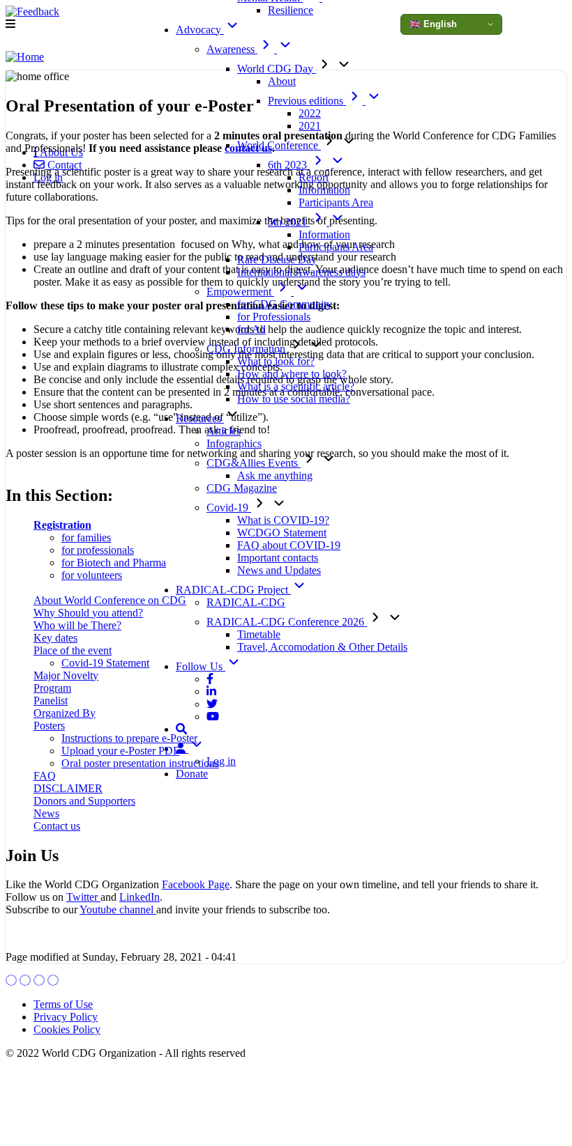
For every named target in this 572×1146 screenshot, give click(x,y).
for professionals (97, 550)
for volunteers (91, 575)
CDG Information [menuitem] (247, 349)
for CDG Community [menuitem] (284, 304)
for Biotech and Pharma (113, 562)
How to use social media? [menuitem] (293, 399)
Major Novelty (65, 675)
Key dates (55, 638)
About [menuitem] (282, 81)
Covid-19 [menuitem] (228, 507)
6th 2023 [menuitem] (289, 165)
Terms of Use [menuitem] (63, 1004)
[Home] (25, 57)
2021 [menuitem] (310, 126)
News (46, 813)
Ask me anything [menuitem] (275, 475)
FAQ (44, 776)
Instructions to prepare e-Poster (129, 738)
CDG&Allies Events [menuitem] (253, 463)
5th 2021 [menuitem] (289, 222)
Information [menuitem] (324, 190)
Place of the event (72, 650)
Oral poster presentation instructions (140, 763)
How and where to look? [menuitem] (292, 374)
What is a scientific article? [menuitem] (295, 386)
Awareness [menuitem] (231, 49)
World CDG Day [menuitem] (276, 69)
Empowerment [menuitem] (240, 291)
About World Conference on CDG (109, 600)
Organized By (64, 713)
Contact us (56, 826)
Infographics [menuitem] (234, 443)
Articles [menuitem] (223, 431)
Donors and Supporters (84, 801)
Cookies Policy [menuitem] (66, 1029)
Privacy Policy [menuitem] (65, 1017)
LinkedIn (139, 897)
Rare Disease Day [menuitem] (277, 259)
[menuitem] (57, 165)
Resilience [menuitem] (290, 10)
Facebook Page (195, 884)
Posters (49, 725)
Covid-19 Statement (105, 663)
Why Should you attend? (88, 613)
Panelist (50, 700)
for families (86, 537)
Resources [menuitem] (200, 418)
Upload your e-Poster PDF (120, 751)
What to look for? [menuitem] (276, 361)
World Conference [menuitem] (279, 145)
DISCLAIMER (68, 788)
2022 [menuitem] (310, 113)
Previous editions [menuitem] (307, 101)
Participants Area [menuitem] (336, 202)
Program (52, 688)
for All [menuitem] (251, 329)
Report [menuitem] (314, 177)
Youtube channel (118, 909)
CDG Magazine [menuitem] (241, 488)
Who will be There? (77, 625)
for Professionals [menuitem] (273, 317)
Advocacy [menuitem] (200, 30)
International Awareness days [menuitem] (301, 272)
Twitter (83, 897)
